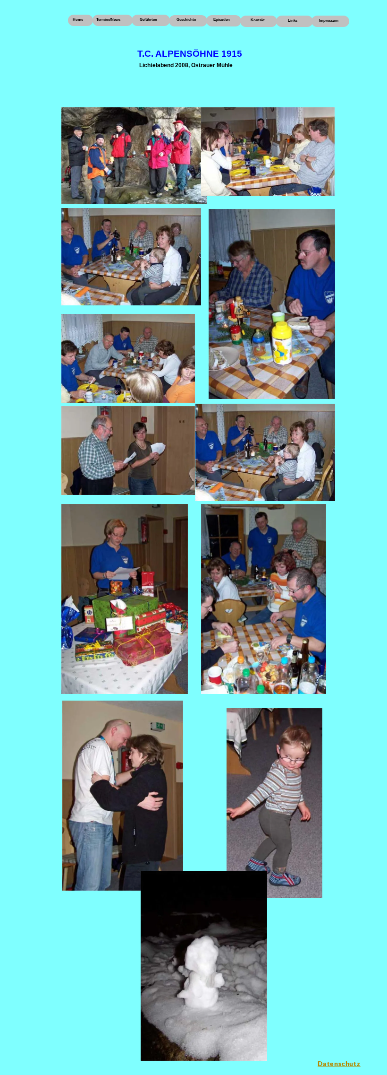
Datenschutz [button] (339, 1063)
